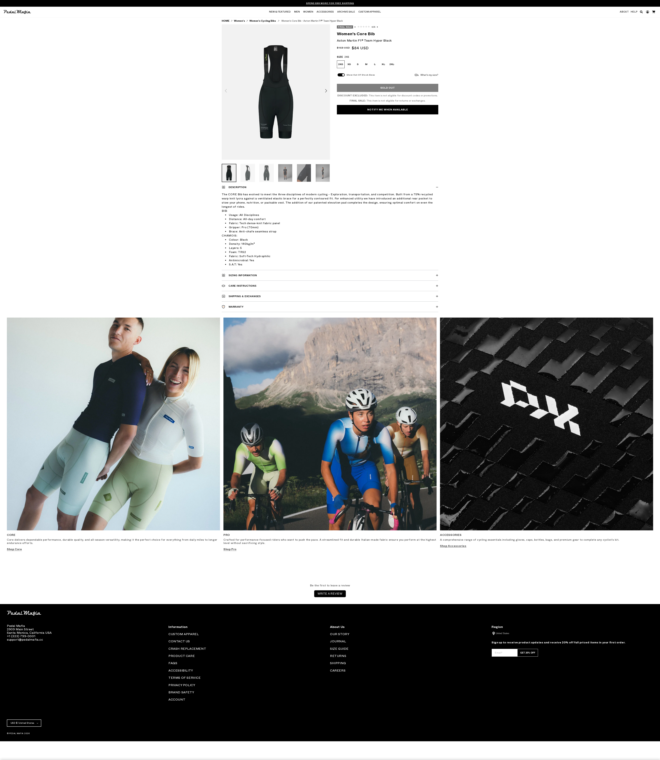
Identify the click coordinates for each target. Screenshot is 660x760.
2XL (392, 65)
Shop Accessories (453, 546)
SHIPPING (338, 663)
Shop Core (14, 549)
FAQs (172, 663)
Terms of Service (184, 678)
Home (225, 20)
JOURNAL (338, 641)
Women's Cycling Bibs (262, 20)
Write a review (330, 593)
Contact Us (179, 641)
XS (350, 65)
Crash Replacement (187, 649)
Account (176, 699)
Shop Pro (229, 549)
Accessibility (180, 670)
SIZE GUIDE (339, 649)
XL (384, 65)
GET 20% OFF (527, 652)
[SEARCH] (641, 11)
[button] (279, 12)
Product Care (181, 656)
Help (634, 12)
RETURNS (338, 656)
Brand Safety (181, 692)
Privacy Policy (181, 685)
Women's (239, 20)
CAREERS (337, 670)
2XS (341, 65)
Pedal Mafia (16, 733)
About (624, 12)
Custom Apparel (183, 634)
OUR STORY (339, 634)
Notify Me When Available (387, 109)
